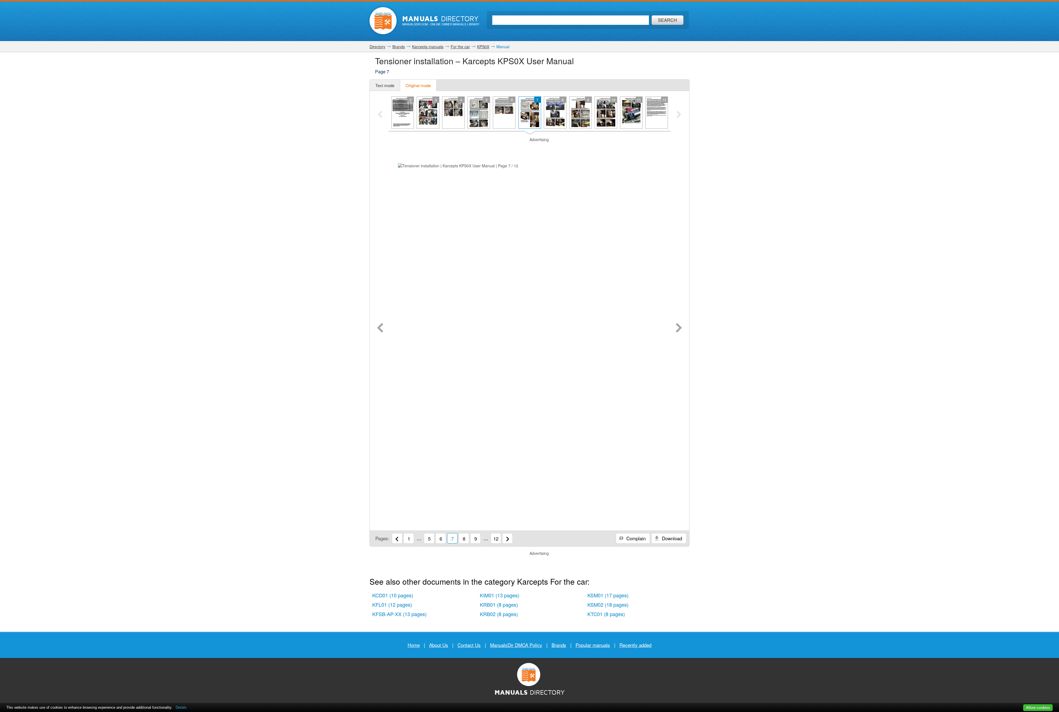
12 (495, 538)
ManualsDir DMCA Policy (516, 644)
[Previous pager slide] (380, 115)
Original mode (418, 85)
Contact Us (469, 644)
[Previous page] (380, 328)
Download (671, 538)
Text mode (384, 85)
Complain (635, 538)
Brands (559, 644)
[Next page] (679, 328)
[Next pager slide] (679, 115)
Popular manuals (593, 644)
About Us (438, 644)
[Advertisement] (529, 149)
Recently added (635, 644)
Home (414, 644)
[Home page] (383, 21)
